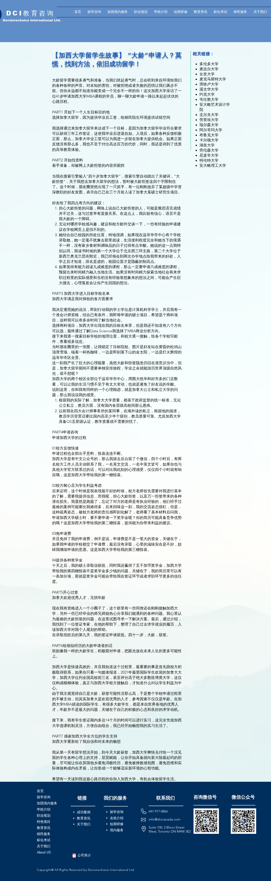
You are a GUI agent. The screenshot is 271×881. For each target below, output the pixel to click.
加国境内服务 (47, 803)
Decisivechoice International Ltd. (32, 20)
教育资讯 (43, 828)
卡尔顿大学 (208, 140)
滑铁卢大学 (208, 84)
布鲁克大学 (208, 135)
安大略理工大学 (212, 165)
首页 (40, 791)
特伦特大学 (208, 160)
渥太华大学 (208, 89)
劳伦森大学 (208, 150)
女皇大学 (207, 74)
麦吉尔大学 (208, 69)
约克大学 (207, 94)
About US (44, 852)
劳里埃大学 (208, 119)
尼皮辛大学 (208, 155)
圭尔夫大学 (208, 114)
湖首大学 (207, 145)
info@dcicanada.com (164, 819)
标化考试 (43, 840)
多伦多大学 (208, 64)
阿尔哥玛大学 (210, 130)
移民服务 (43, 834)
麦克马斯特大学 (212, 79)
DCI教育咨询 (30, 13)
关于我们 (43, 846)
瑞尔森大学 (208, 125)
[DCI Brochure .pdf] (74, 856)
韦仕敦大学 (208, 99)
